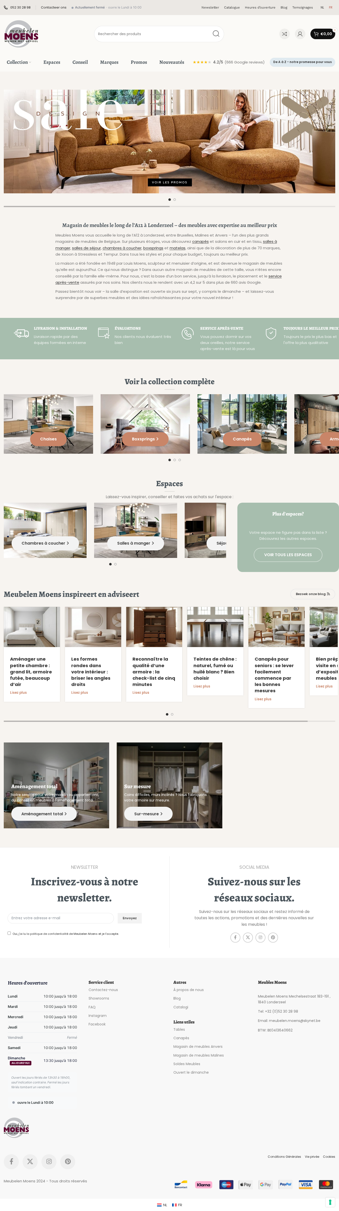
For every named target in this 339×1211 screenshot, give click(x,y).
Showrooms (99, 998)
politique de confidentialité (49, 934)
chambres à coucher (122, 248)
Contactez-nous (103, 989)
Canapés (181, 1038)
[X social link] (248, 938)
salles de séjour (86, 248)
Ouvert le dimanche (191, 1072)
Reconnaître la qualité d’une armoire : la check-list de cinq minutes (153, 671)
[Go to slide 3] (179, 460)
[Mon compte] (300, 34)
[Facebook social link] (235, 938)
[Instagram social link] (260, 938)
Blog (177, 998)
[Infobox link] (17, 8)
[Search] (216, 34)
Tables (179, 1029)
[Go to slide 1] (169, 199)
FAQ (92, 1006)
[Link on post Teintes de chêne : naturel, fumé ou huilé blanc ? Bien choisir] (215, 627)
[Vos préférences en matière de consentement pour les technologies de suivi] (330, 1202)
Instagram (98, 1015)
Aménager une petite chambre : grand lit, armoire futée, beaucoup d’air (31, 671)
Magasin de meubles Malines (198, 1055)
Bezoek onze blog (311, 594)
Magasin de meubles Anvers (198, 1046)
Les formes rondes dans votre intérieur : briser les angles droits (90, 671)
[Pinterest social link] (273, 938)
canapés (200, 241)
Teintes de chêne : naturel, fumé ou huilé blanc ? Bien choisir (215, 668)
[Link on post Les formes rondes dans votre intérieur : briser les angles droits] (93, 627)
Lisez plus (18, 692)
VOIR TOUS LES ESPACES (288, 555)
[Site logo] (21, 33)
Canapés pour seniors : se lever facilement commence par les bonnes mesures (274, 675)
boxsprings (153, 248)
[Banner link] (169, 141)
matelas (177, 248)
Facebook (97, 1024)
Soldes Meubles (186, 1063)
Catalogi (180, 1006)
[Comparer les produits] (284, 34)
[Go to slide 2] (174, 199)
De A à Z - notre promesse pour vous (302, 62)
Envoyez (130, 918)
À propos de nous (188, 989)
